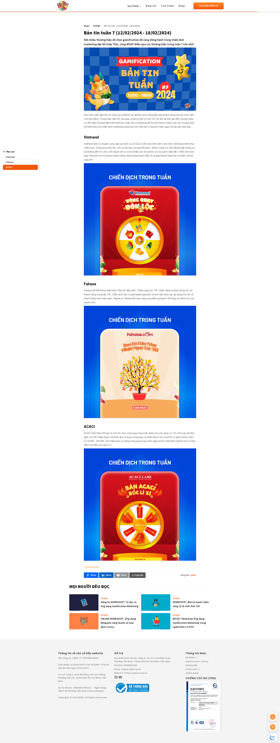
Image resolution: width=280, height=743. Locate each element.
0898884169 (130, 665)
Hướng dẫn (191, 665)
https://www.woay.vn (135, 673)
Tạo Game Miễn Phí (208, 5)
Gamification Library (197, 661)
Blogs (182, 5)
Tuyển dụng (192, 673)
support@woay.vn (131, 669)
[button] (134, 6)
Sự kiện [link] (96, 26)
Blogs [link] (86, 26)
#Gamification (92, 567)
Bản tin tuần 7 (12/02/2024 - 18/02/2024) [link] (122, 26)
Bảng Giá (151, 5)
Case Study (167, 5)
